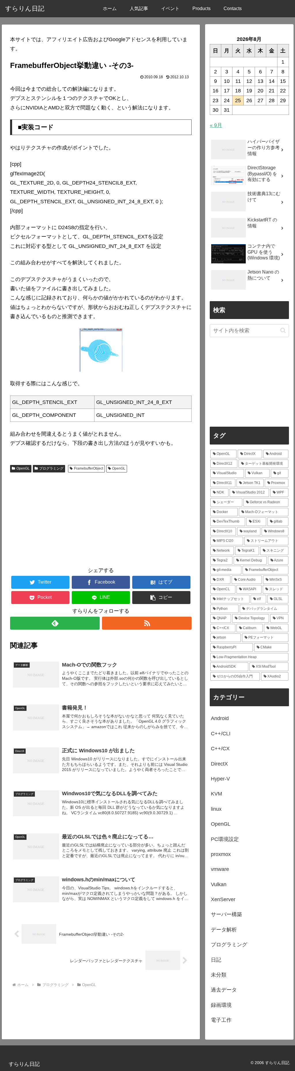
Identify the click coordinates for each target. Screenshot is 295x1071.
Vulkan (218, 884)
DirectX (219, 764)
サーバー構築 (226, 914)
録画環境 (221, 1005)
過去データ (224, 990)
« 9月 (216, 125)
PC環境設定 (225, 839)
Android (220, 718)
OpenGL (23, 468)
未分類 (218, 975)
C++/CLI (220, 733)
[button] (161, 597)
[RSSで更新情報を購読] (147, 623)
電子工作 (221, 1020)
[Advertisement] (101, 518)
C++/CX (220, 748)
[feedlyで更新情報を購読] (55, 623)
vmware (220, 869)
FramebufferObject (88, 468)
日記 (216, 960)
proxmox (221, 854)
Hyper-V (220, 779)
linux (216, 809)
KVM (216, 794)
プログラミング (51, 468)
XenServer (223, 899)
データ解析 (224, 930)
